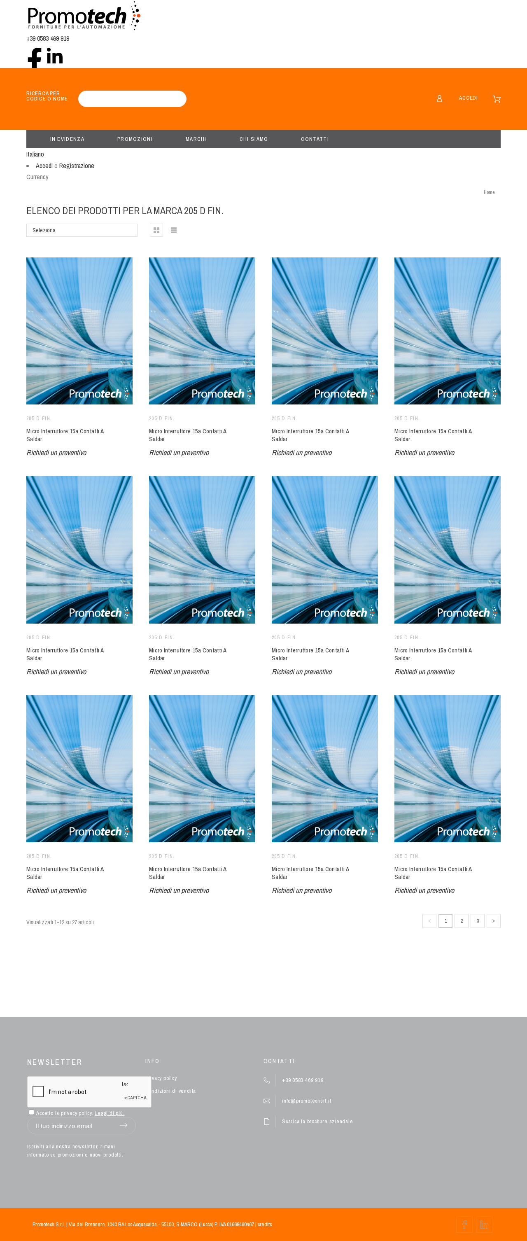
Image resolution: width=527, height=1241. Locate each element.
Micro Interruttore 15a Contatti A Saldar (64, 435)
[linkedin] (55, 55)
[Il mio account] (439, 98)
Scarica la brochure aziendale (317, 1121)
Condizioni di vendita (170, 1090)
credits (265, 1224)
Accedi (468, 97)
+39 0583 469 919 (47, 38)
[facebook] (34, 55)
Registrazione (76, 165)
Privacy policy (161, 1078)
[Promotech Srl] (84, 16)
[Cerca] (176, 99)
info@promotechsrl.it (306, 1100)
